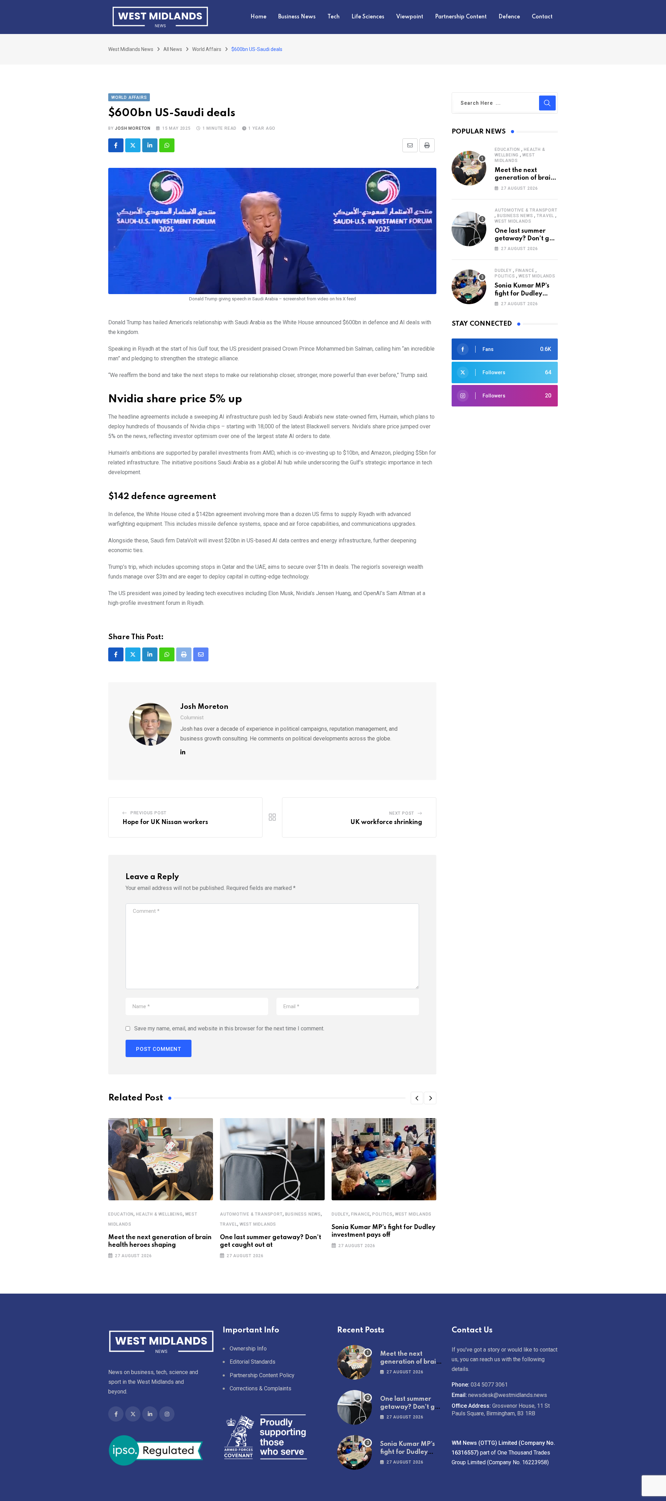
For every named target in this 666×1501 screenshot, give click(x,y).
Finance (360, 1214)
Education (121, 1214)
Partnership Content (461, 17)
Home (258, 17)
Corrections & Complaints (260, 1388)
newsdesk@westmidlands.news (507, 1395)
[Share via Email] (410, 145)
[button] (417, 1098)
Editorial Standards (252, 1361)
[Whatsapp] (166, 145)
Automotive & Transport (251, 1214)
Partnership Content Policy (262, 1375)
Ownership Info (248, 1348)
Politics (382, 1214)
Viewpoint (409, 17)
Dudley (340, 1214)
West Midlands (258, 1224)
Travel (228, 1224)
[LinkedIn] (149, 145)
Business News (297, 17)
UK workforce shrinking (386, 822)
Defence (509, 17)
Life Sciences (367, 17)
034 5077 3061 (489, 1384)
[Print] (427, 145)
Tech (333, 17)
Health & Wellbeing (159, 1214)
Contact (542, 17)
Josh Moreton (133, 128)
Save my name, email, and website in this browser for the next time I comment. (229, 1028)
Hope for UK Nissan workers (165, 822)
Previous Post (148, 812)
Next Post (401, 813)
